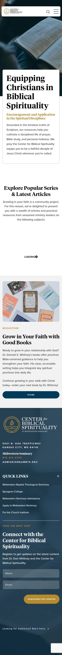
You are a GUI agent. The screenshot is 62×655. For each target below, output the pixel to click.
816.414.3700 (12, 457)
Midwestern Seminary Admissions (21, 498)
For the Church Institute (16, 512)
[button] (48, 11)
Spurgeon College (13, 491)
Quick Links (15, 476)
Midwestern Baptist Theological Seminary (26, 484)
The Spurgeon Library (17, 644)
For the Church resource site (23, 639)
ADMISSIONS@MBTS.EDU (20, 462)
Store (31, 394)
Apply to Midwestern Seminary (20, 505)
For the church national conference (28, 634)
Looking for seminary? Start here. (24, 628)
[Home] (13, 11)
